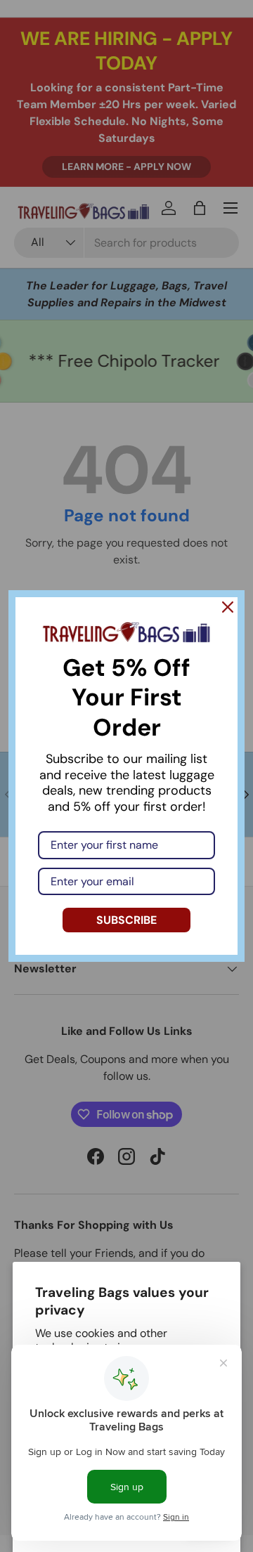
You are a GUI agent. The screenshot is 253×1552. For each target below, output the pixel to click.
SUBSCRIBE (126, 920)
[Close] (228, 607)
